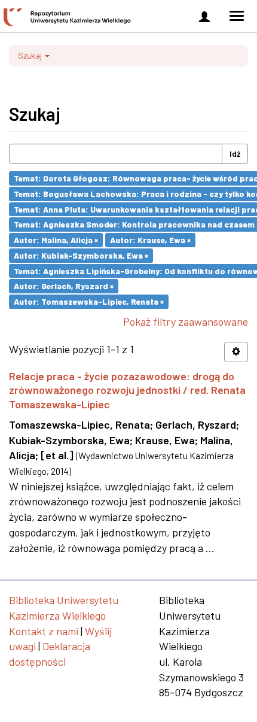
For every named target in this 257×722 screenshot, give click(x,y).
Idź (235, 153)
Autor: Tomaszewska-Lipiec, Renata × (89, 301)
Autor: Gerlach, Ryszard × (64, 286)
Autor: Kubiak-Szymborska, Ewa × (81, 255)
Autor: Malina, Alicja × (56, 240)
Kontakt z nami (43, 631)
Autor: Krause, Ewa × (150, 240)
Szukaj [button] (31, 55)
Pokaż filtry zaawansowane (185, 321)
